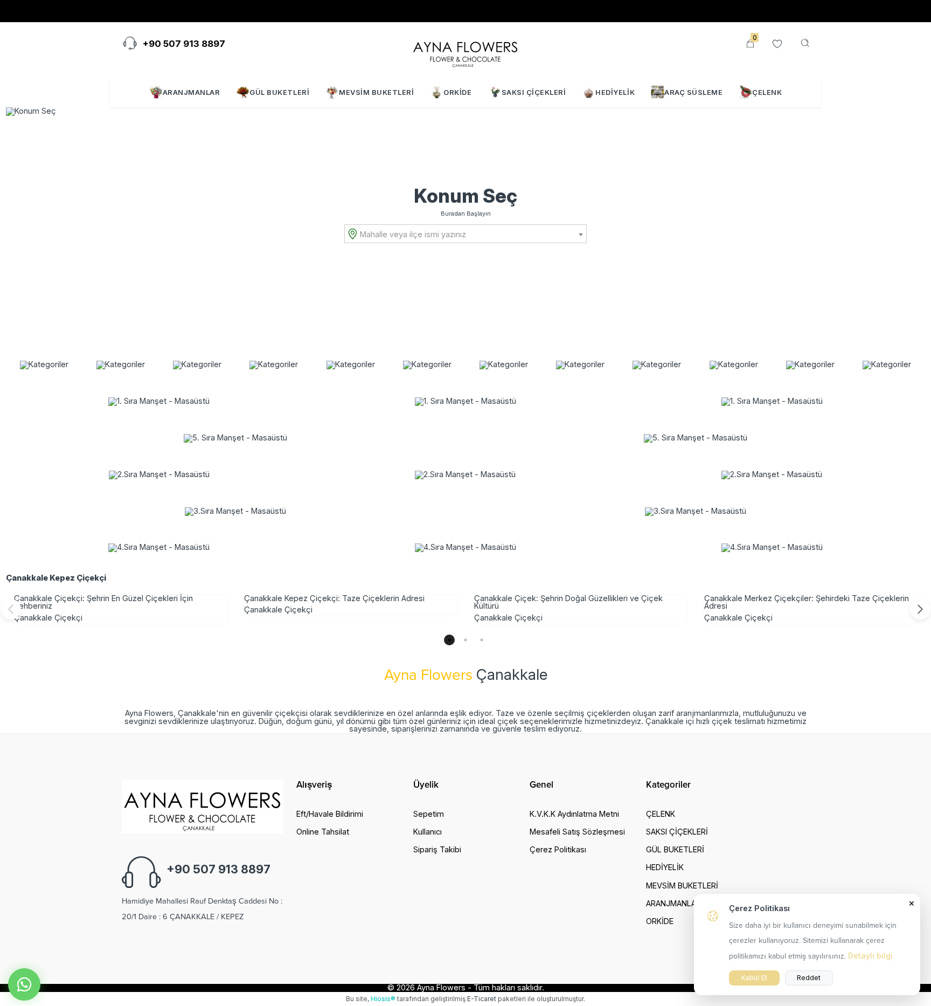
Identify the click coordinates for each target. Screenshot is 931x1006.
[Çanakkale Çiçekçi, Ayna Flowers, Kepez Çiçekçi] (465, 50)
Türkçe (700, 11)
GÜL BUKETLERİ (279, 92)
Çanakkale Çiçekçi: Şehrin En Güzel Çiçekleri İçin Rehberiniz (103, 602)
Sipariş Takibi (215, 11)
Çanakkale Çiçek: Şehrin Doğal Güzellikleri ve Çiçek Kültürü (568, 602)
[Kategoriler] (44, 365)
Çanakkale (511, 674)
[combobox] (465, 233)
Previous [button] (11, 609)
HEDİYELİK (615, 92)
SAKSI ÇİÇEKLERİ (534, 92)
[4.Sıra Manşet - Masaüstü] (159, 547)
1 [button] (449, 640)
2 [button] (465, 640)
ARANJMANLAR (191, 92)
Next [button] (920, 609)
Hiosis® (383, 999)
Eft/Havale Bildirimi (329, 813)
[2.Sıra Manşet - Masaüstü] (159, 475)
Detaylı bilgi (870, 955)
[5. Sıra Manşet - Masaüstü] (235, 438)
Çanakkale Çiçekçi (48, 617)
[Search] (805, 43)
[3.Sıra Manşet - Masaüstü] (235, 511)
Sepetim (428, 813)
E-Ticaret (481, 999)
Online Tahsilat (284, 11)
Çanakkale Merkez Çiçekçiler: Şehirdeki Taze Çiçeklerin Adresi (806, 602)
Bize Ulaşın (150, 11)
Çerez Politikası (558, 849)
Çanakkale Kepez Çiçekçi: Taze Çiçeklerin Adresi (334, 598)
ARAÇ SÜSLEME (693, 92)
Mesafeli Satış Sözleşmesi (577, 831)
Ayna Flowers (441, 987)
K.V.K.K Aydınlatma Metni (574, 813)
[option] (121, 609)
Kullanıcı (427, 831)
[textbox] (471, 234)
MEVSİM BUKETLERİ (376, 92)
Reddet (809, 978)
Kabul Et (754, 978)
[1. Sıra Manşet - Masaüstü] (159, 401)
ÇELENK (767, 92)
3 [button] (481, 640)
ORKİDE (457, 92)
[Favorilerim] (777, 44)
